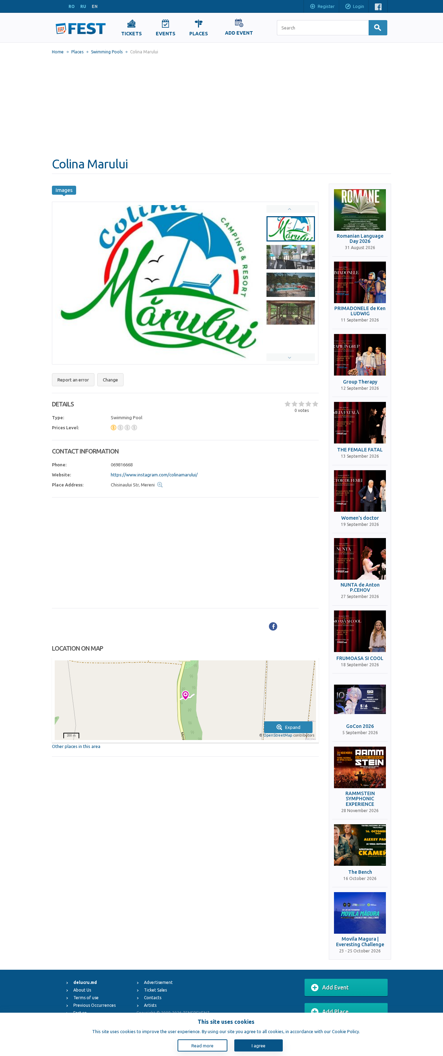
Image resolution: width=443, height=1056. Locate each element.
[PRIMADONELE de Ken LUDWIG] (360, 282)
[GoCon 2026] (360, 699)
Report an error (73, 379)
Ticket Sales (155, 990)
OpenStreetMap (277, 735)
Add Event (335, 987)
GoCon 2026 (360, 726)
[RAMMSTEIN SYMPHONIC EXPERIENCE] (360, 767)
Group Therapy (360, 382)
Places (77, 52)
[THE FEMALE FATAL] (360, 422)
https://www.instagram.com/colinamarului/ (154, 474)
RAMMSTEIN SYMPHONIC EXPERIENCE (360, 799)
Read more (202, 1045)
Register (326, 6)
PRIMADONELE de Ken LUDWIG (360, 311)
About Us (82, 990)
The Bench (360, 872)
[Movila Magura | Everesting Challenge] (360, 913)
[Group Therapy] (360, 355)
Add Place (335, 1012)
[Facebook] (273, 626)
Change (110, 379)
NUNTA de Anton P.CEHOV (360, 587)
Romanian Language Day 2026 (360, 239)
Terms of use (86, 997)
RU (83, 6)
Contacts (152, 997)
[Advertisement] (221, 105)
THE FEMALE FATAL (360, 449)
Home (58, 52)
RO (72, 6)
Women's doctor (360, 518)
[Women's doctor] (360, 491)
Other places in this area (76, 746)
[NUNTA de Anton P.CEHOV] (360, 559)
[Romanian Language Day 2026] (360, 210)
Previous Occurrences (94, 1005)
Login (358, 6)
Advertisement (158, 982)
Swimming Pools (107, 52)
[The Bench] (360, 845)
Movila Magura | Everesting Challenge (360, 941)
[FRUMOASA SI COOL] (360, 631)
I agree (258, 1045)
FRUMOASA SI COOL (359, 658)
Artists (150, 1005)
